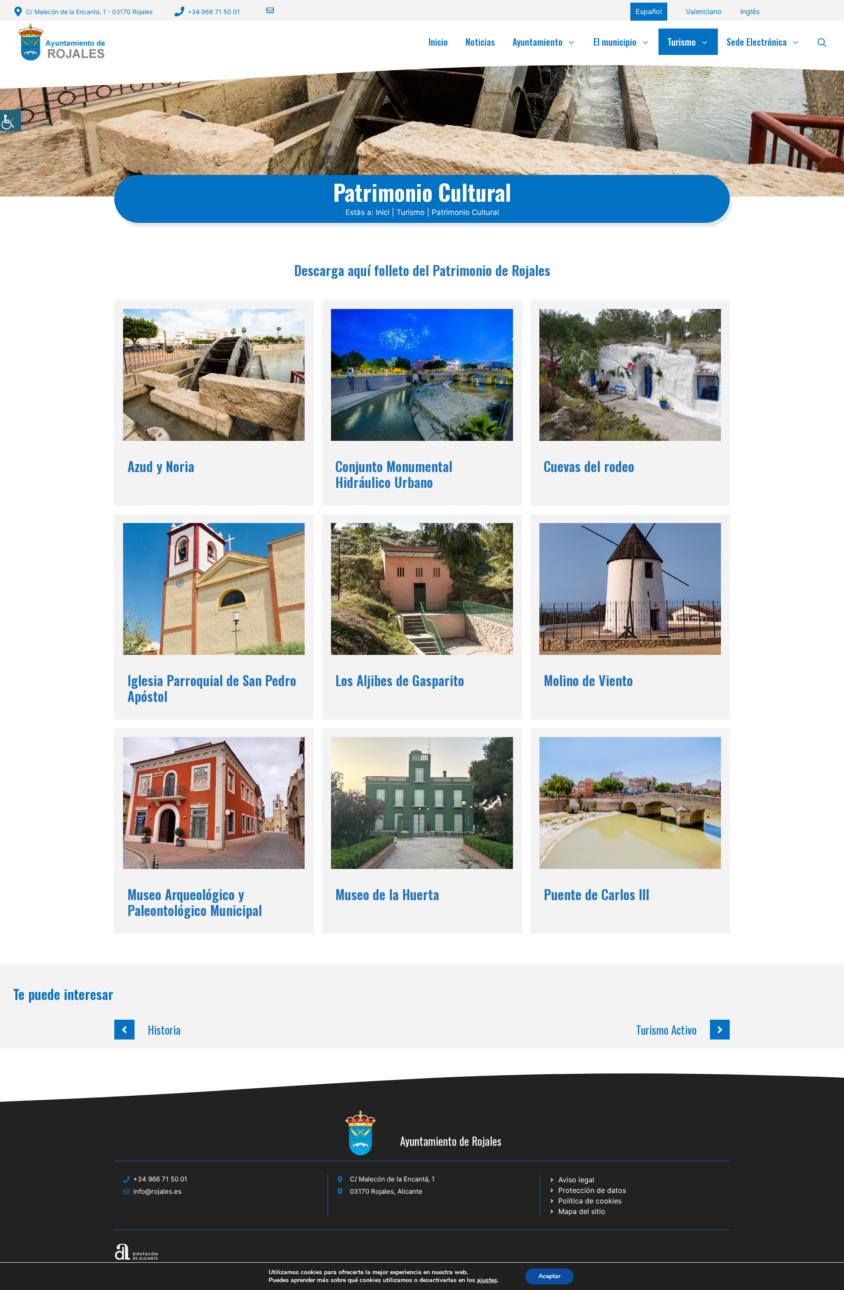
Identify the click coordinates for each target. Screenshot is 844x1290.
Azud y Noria (160, 466)
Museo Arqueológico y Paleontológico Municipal (194, 902)
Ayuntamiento (538, 41)
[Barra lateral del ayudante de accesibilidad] (10, 120)
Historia (164, 1029)
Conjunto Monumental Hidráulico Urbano (393, 474)
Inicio (438, 41)
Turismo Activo (666, 1029)
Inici (382, 212)
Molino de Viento (588, 680)
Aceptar (549, 1276)
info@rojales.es (157, 1191)
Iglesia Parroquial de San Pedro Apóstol (211, 688)
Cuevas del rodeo (589, 466)
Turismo (681, 41)
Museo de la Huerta (387, 894)
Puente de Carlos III (596, 894)
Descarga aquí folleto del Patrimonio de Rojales (422, 270)
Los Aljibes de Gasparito (399, 680)
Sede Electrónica (757, 41)
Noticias (480, 41)
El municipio (615, 41)
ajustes (487, 1280)
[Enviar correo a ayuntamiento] (264, 10)
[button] (822, 42)
